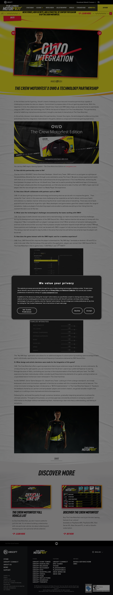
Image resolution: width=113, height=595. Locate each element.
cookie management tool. (50, 292)
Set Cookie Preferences (27, 311)
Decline (77, 311)
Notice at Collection (69, 290)
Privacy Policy (55, 290)
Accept (89, 311)
